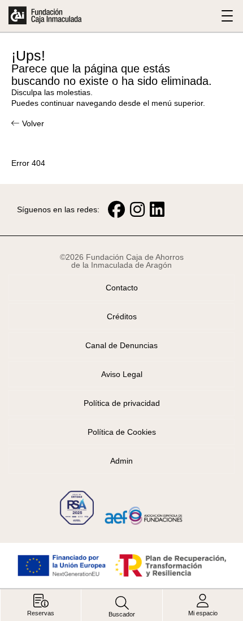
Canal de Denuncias (121, 345)
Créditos (122, 316)
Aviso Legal (121, 374)
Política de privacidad (122, 403)
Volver (33, 123)
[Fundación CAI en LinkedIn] (157, 209)
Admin (121, 460)
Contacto (122, 287)
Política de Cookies (122, 431)
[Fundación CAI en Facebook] (116, 209)
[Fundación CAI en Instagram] (137, 209)
